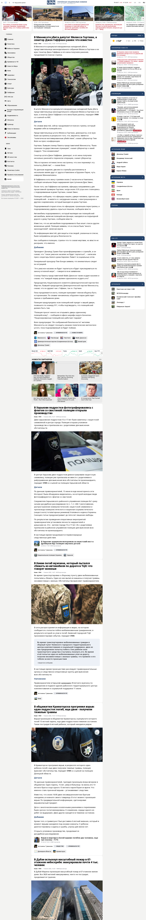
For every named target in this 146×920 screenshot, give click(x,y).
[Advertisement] (127, 221)
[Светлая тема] (2, 2)
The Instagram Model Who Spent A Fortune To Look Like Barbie (66, 399)
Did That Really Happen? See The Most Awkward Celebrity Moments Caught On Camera (43, 378)
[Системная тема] (6, 2)
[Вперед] (143, 19)
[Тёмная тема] (9, 2)
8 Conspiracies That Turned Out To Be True (90, 399)
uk (135, 2)
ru (144, 2)
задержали (66, 683)
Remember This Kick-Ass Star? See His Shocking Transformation (65, 377)
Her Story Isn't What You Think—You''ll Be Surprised (43, 399)
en (140, 2)
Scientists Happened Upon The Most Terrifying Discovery (90, 377)
